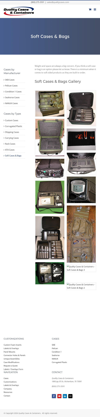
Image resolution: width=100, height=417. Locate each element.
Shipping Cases (12, 132)
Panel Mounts (9, 352)
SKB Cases (10, 79)
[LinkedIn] (65, 396)
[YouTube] (59, 396)
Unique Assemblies (12, 358)
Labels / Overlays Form (13, 369)
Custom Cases (11, 120)
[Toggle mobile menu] (95, 9)
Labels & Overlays (11, 348)
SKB (53, 345)
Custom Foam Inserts (12, 345)
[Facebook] (54, 396)
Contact (7, 395)
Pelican (55, 348)
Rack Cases (10, 143)
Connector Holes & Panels (14, 355)
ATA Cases (10, 149)
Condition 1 (57, 352)
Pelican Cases (11, 85)
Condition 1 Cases (13, 91)
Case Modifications (11, 362)
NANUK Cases (11, 103)
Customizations (10, 382)
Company (8, 388)
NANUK (55, 358)
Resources (8, 392)
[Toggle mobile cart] (90, 9)
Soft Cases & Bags (13, 155)
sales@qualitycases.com (58, 2)
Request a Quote (11, 365)
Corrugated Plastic (13, 126)
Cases (6, 378)
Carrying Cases (12, 138)
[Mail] (70, 396)
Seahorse (56, 355)
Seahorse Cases (12, 97)
